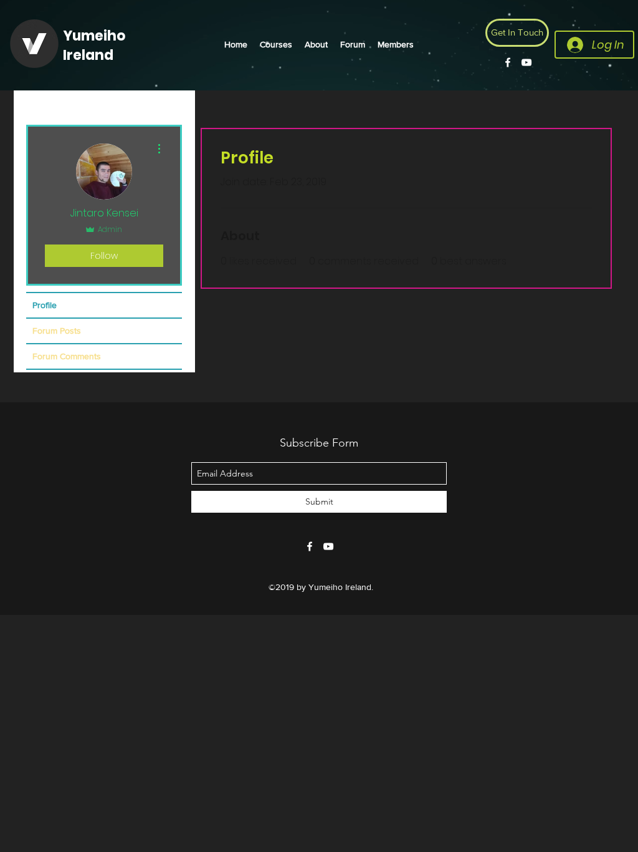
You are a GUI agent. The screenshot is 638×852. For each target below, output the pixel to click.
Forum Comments (66, 356)
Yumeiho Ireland (94, 45)
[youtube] (526, 62)
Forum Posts (56, 331)
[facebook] (508, 62)
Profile (44, 305)
